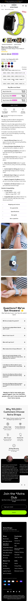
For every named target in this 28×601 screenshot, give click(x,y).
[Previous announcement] (2, 1)
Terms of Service (18, 568)
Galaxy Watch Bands (8, 550)
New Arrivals (6, 538)
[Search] (4, 5)
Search (16, 563)
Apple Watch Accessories (6, 544)
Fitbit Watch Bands (7, 552)
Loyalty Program (7, 571)
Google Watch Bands (8, 547)
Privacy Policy (17, 566)
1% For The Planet (7, 573)
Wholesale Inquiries (19, 571)
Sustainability (6, 568)
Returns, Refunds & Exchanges (19, 549)
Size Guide (24, 69)
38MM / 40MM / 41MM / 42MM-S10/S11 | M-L (14, 76)
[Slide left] (21, 484)
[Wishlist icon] (23, 5)
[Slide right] (24, 484)
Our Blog (5, 566)
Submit (14, 512)
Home (2, 9)
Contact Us (17, 540)
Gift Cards (5, 557)
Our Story (5, 563)
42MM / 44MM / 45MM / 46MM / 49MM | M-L (14, 83)
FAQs (15, 545)
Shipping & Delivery (19, 552)
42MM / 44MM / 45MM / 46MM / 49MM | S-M (13, 80)
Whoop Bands (6, 555)
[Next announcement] (25, 1)
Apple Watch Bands (7, 541)
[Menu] (2, 5)
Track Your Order (18, 557)
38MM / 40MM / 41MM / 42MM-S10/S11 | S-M (14, 73)
